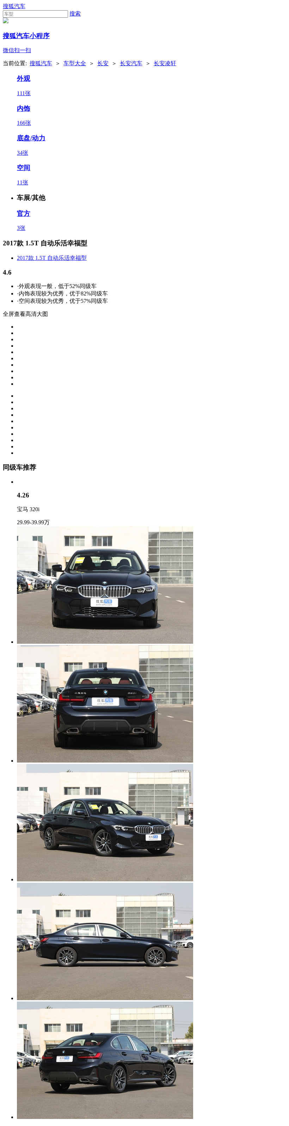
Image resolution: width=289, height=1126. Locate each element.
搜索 (75, 14)
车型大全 (74, 63)
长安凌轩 (165, 63)
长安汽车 (131, 63)
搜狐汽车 (14, 6)
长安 (103, 63)
